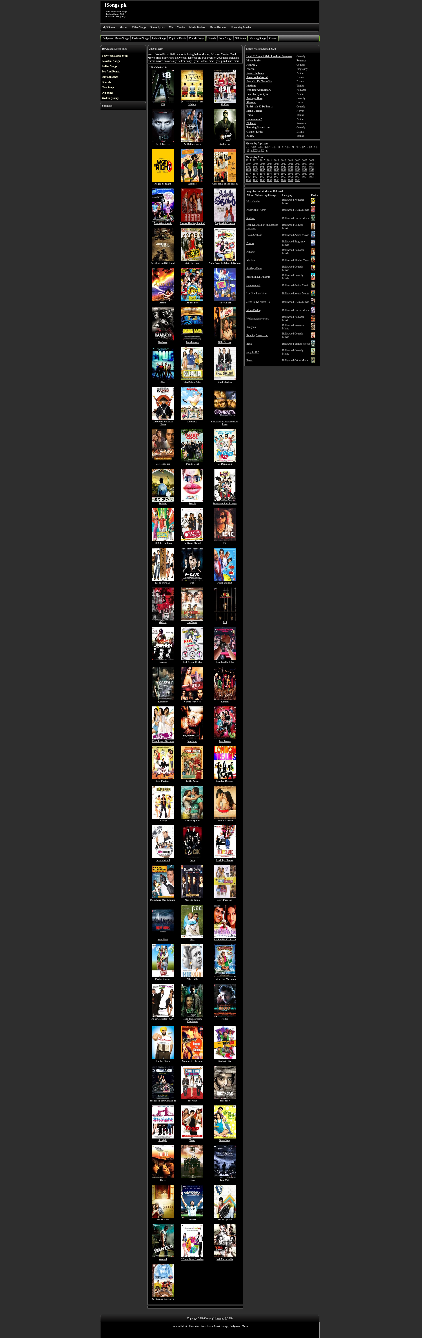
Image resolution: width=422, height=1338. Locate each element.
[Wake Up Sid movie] (225, 1217)
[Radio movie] (225, 1016)
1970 (297, 173)
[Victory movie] (192, 1217)
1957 (248, 180)
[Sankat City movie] (225, 1058)
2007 (248, 163)
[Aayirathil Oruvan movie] (225, 220)
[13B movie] (163, 101)
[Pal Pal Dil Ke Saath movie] (225, 936)
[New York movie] (163, 936)
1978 (311, 170)
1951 (290, 180)
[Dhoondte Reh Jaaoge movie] (225, 500)
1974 (269, 173)
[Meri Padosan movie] (225, 897)
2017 (248, 160)
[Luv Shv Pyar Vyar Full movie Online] (313, 295)
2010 (297, 160)
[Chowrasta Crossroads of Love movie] (225, 419)
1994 (269, 167)
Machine (250, 260)
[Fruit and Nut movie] (225, 580)
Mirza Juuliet (253, 201)
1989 (304, 167)
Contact (273, 38)
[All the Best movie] (192, 300)
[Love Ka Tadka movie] (225, 818)
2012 (283, 160)
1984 (269, 170)
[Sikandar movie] (225, 1098)
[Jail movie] (225, 619)
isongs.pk (221, 1318)
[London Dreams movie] (225, 778)
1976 (255, 173)
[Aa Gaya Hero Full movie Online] (313, 270)
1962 (283, 177)
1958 (311, 177)
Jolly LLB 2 (252, 352)
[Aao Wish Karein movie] (163, 220)
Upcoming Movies (241, 27)
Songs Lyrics (157, 27)
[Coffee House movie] (163, 461)
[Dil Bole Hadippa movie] (163, 540)
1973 (276, 173)
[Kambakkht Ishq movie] (225, 659)
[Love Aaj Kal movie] (192, 818)
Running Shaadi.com (257, 335)
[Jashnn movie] (163, 659)
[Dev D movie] (192, 500)
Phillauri (250, 251)
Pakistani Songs (140, 38)
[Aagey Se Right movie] (163, 181)
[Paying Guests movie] (163, 976)
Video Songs (139, 27)
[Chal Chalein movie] (225, 379)
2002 (283, 163)
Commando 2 (253, 285)
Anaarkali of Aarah (256, 209)
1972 (283, 173)
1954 (269, 180)
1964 (269, 177)
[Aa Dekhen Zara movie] (192, 141)
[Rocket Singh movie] (163, 1058)
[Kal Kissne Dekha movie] (192, 659)
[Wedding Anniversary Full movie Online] (313, 320)
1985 (262, 170)
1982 (283, 170)
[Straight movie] (163, 1137)
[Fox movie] (192, 580)
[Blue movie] (163, 379)
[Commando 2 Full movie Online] (313, 287)
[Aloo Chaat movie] (225, 300)
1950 (297, 180)
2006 (255, 163)
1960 (297, 177)
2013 (276, 160)
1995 (262, 167)
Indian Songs (159, 38)
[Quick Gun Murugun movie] (225, 976)
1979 (304, 170)
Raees (249, 360)
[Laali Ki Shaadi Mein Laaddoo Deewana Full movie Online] (313, 228)
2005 (262, 163)
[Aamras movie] (192, 181)
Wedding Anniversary (257, 318)
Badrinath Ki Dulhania (258, 276)
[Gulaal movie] (163, 619)
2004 (269, 163)
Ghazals (212, 38)
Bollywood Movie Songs (115, 38)
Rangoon (251, 327)
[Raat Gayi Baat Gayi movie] (163, 1016)
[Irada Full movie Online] (313, 345)
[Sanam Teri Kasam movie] (192, 1058)
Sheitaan (250, 218)
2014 (269, 160)
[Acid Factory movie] (192, 260)
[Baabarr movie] (163, 339)
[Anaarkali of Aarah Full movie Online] (313, 211)
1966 (255, 177)
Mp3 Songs (108, 27)
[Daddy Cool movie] (192, 461)
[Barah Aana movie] (192, 339)
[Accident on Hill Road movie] (163, 260)
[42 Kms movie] (225, 101)
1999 (304, 163)
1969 (304, 173)
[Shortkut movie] (192, 1098)
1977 (248, 173)
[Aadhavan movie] (225, 141)
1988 (311, 167)
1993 (276, 167)
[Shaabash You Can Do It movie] (163, 1098)
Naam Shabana (254, 235)
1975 (262, 173)
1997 (248, 167)
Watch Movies (177, 27)
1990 (297, 167)
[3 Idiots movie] (192, 101)
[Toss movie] (192, 1177)
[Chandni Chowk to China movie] (163, 419)
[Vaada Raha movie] (163, 1217)
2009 (304, 160)
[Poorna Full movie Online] (313, 245)
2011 (290, 160)
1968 (311, 173)
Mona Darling (253, 310)
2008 (311, 160)
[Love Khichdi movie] (163, 857)
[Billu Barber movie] (225, 339)
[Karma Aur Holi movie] (192, 699)
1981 (290, 170)
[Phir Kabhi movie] (192, 976)
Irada (249, 343)
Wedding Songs (257, 38)
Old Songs (240, 38)
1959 (304, 177)
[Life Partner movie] (163, 778)
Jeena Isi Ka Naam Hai (258, 301)
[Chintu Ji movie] (192, 419)
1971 (290, 173)
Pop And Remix (177, 38)
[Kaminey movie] (163, 699)
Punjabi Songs (196, 38)
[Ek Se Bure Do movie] (163, 580)
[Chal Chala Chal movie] (192, 379)
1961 (290, 177)
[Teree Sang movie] (225, 1137)
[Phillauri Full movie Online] (313, 253)
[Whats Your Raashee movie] (192, 1256)
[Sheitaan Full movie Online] (313, 220)
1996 (255, 167)
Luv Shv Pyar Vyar (256, 293)
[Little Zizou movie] (192, 778)
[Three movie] (163, 1177)
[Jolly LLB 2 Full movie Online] (313, 354)
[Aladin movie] (163, 300)
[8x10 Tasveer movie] (163, 141)
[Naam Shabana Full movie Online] (313, 236)
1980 (297, 170)
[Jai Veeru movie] (192, 619)
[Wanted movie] (163, 1256)
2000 (297, 163)
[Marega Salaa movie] (192, 897)
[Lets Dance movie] (225, 738)
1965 (262, 177)
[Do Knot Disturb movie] (192, 540)
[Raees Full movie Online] (313, 362)
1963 (276, 177)
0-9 (247, 146)
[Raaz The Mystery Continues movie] (192, 1016)
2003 (276, 163)
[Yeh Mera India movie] (225, 1256)
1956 (255, 180)
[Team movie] (192, 1137)
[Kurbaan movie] (192, 738)
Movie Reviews (218, 27)
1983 (276, 170)
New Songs (225, 38)
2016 (255, 160)
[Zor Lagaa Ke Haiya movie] (163, 1296)
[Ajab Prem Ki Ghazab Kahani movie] (225, 260)
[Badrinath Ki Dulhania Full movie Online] (313, 278)
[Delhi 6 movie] (163, 500)
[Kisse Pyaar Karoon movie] (163, 738)
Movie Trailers (197, 27)
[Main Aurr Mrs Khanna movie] (163, 897)
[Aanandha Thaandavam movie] (225, 181)
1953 (276, 180)
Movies (123, 27)
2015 (262, 160)
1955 (262, 180)
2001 (290, 163)
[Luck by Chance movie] (225, 857)
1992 (283, 167)
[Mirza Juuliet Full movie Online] (313, 203)
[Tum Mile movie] (225, 1177)
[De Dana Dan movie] (225, 461)
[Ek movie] (225, 540)
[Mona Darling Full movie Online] (313, 312)
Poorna (250, 243)
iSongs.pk (115, 5)
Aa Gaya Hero (254, 268)
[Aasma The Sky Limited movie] (192, 220)
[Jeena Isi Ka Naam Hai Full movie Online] (313, 303)
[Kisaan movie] (225, 699)
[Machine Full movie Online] (313, 262)
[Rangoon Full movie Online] (313, 329)
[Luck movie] (192, 857)
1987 (248, 170)
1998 (311, 163)
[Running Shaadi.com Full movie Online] (313, 337)
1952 (283, 180)
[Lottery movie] (163, 818)
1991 (290, 167)
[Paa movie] (192, 936)
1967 (248, 177)
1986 (255, 170)
